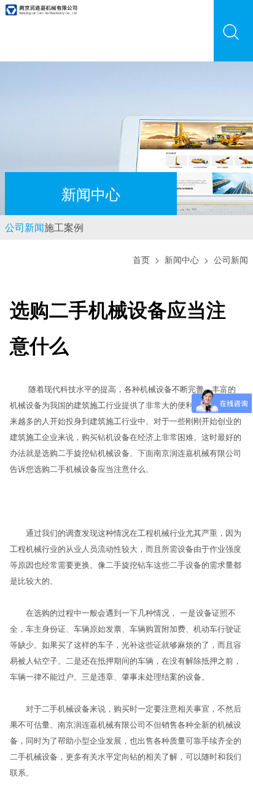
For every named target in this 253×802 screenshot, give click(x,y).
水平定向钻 (118, 774)
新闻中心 (182, 278)
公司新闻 (36, 236)
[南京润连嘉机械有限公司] (41, 7)
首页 (141, 278)
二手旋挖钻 (78, 471)
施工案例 (100, 236)
